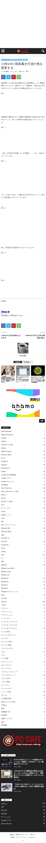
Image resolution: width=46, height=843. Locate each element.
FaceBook (4, 461)
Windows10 (4, 578)
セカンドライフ (6, 665)
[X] (8, 77)
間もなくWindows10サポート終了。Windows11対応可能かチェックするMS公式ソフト (22, 379)
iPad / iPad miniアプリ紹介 (10, 491)
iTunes (3, 511)
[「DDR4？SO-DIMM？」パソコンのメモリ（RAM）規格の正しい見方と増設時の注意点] (6, 787)
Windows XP (5, 575)
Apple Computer (6, 451)
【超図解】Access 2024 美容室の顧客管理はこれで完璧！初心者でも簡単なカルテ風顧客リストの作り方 (8, 379)
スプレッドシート (7, 662)
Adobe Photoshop (7, 435)
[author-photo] (23, 348)
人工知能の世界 (6, 698)
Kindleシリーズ (6, 515)
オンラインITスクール (8, 635)
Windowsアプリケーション (10, 591)
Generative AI (5, 468)
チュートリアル (6, 668)
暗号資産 (4, 715)
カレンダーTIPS (6, 642)
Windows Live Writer (7, 568)
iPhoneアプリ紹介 (7, 501)
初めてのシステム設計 (8, 702)
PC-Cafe (6, 71)
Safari (3, 548)
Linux (3, 518)
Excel (3, 458)
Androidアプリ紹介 (7, 445)
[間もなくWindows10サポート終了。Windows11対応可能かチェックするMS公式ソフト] (23, 370)
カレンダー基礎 (6, 645)
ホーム (2, 56)
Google (3, 471)
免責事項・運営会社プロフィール (19, 834)
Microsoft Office (22, 56)
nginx (3, 535)
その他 (3, 605)
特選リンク (33, 834)
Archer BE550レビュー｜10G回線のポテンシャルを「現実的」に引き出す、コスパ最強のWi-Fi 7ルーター (29, 762)
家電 (2, 708)
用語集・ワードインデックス (19, 837)
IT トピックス (5, 508)
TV (2, 558)
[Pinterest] (13, 77)
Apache (3, 448)
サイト (3, 655)
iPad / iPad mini (6, 488)
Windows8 (4, 588)
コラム (3, 652)
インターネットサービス (9, 622)
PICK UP (4, 541)
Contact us (32, 837)
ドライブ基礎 (5, 682)
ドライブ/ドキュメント (8, 675)
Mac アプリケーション (8, 525)
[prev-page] (22, 386)
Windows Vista (6, 571)
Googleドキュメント (7, 481)
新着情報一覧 (5, 712)
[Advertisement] (23, 24)
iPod (2, 505)
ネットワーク (5, 685)
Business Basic (6, 455)
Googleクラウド (6, 478)
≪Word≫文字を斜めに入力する (11, 336)
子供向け (4, 705)
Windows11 (4, 581)
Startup (3, 551)
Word (25, 60)
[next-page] (24, 386)
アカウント (4, 608)
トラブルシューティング (9, 672)
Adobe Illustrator (6, 431)
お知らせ (4, 601)
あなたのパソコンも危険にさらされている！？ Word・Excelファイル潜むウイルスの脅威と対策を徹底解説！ (38, 379)
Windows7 (4, 585)
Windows (4, 565)
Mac (2, 521)
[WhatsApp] (19, 77)
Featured (4, 465)
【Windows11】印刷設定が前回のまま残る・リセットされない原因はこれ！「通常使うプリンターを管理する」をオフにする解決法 (29, 774)
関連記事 (17, 362)
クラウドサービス (7, 648)
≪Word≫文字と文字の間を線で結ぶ (35, 336)
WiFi (2, 561)
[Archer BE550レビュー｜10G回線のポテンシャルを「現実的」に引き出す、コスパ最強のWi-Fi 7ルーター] (6, 763)
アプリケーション (11, 56)
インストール (5, 618)
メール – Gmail (6, 692)
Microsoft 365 (5, 528)
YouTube (4, 598)
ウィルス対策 (5, 632)
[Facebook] (3, 77)
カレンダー (4, 638)
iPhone (3, 495)
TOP (2, 555)
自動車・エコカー (7, 718)
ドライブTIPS (5, 678)
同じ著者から (27, 362)
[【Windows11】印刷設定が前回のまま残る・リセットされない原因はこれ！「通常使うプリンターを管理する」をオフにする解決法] (6, 774)
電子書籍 (4, 725)
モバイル (4, 695)
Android (3, 438)
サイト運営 (4, 658)
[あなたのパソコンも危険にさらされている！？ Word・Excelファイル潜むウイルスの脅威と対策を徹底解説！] (38, 370)
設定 (2, 722)
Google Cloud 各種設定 (8, 475)
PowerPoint (4, 545)
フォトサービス (6, 688)
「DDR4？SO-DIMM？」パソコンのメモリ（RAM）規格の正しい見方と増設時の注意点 (29, 786)
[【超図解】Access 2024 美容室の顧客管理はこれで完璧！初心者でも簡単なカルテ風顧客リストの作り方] (8, 370)
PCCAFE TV (5, 538)
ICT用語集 (4, 485)
